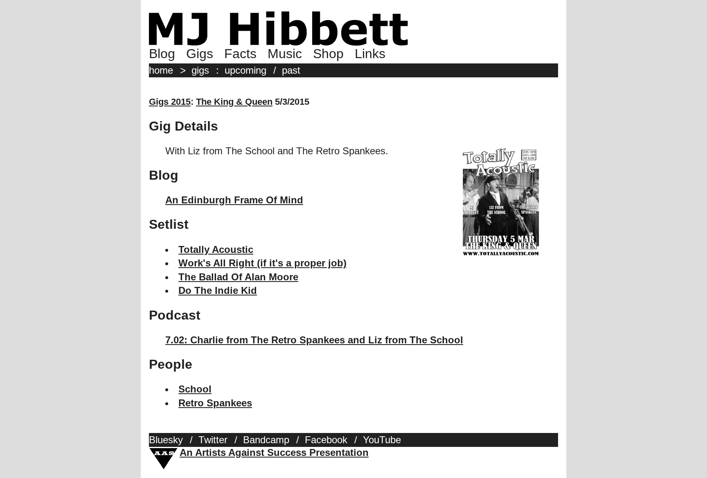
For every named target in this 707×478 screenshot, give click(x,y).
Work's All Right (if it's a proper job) (262, 262)
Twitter (212, 439)
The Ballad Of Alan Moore (238, 276)
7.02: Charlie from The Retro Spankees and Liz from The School (314, 339)
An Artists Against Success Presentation (274, 452)
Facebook (326, 439)
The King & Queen (234, 102)
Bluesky (166, 439)
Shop (328, 53)
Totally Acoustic (215, 249)
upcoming (245, 70)
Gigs (199, 53)
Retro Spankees (215, 402)
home (161, 70)
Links (370, 53)
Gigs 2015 (170, 102)
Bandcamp (266, 439)
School (195, 389)
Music (285, 53)
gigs (200, 70)
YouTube (382, 439)
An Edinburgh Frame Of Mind (234, 199)
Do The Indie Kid (217, 290)
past (291, 70)
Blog (162, 53)
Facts (240, 53)
